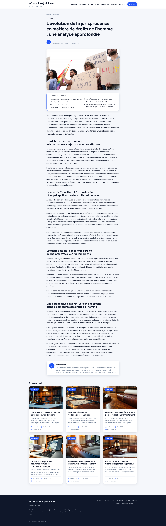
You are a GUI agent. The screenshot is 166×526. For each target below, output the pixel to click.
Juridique (82, 4)
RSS (136, 504)
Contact (132, 4)
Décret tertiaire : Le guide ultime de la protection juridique (119, 462)
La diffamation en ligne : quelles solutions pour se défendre (45, 413)
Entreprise (105, 4)
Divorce (114, 4)
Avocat (90, 4)
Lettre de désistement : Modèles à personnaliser (79, 413)
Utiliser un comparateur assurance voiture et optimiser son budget (41, 464)
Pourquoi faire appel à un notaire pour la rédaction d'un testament (120, 413)
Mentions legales (127, 504)
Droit (97, 4)
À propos (122, 4)
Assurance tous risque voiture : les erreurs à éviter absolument (82, 462)
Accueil (74, 4)
